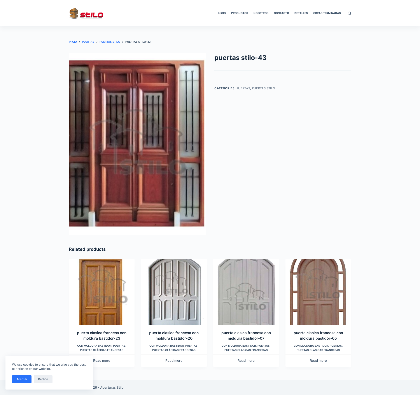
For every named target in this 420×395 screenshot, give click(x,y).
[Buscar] (349, 13)
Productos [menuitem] (239, 13)
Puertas (243, 88)
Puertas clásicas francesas (101, 350)
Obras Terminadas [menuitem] (327, 13)
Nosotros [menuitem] (261, 13)
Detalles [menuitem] (301, 13)
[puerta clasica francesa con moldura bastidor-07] (246, 292)
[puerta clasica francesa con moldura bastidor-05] (318, 292)
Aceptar (21, 379)
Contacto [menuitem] (281, 13)
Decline (43, 379)
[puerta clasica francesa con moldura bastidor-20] (174, 292)
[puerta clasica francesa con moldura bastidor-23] (102, 292)
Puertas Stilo (263, 88)
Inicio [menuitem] (222, 13)
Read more (101, 360)
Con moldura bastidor (94, 345)
